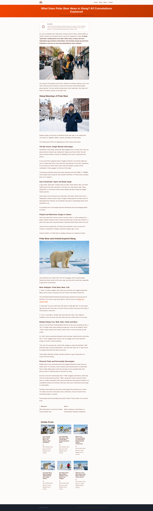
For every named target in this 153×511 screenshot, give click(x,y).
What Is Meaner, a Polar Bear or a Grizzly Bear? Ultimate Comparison (75, 409)
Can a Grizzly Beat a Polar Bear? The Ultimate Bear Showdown (47, 439)
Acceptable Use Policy (95, 507)
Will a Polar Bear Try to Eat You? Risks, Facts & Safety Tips (51, 409)
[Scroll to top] (149, 501)
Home (96, 2)
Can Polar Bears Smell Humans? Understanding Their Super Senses (47, 475)
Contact (110, 2)
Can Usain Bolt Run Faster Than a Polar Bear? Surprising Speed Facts (64, 439)
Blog (100, 2)
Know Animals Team (66, 15)
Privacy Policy (80, 507)
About (105, 2)
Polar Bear (76, 5)
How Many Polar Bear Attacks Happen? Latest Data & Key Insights (63, 475)
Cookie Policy (87, 507)
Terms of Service (103, 507)
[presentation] (48, 429)
